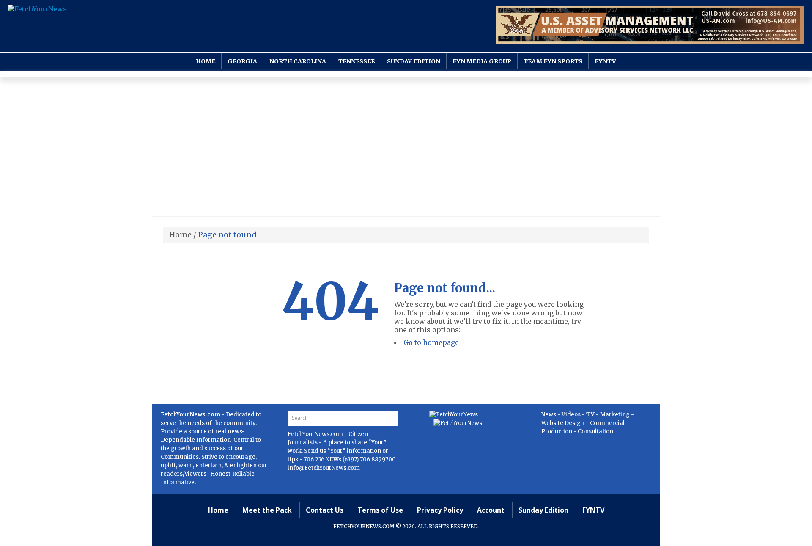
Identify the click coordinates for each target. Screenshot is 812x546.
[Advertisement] (406, 148)
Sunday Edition (413, 61)
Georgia (242, 61)
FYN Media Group (482, 61)
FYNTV (605, 61)
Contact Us (324, 510)
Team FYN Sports (553, 61)
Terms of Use (380, 510)
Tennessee (356, 61)
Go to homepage (431, 342)
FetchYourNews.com (316, 434)
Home (205, 61)
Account (491, 510)
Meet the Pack (267, 510)
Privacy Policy (440, 510)
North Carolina (297, 61)
